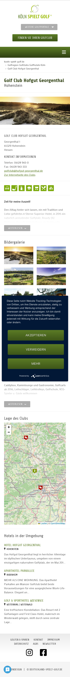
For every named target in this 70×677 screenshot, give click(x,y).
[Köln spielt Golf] (35, 12)
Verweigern (36, 349)
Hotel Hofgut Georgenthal (22, 545)
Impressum (53, 639)
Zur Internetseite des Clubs (19, 174)
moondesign (15, 669)
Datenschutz (21, 643)
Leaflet (43, 523)
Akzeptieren (35, 335)
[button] (40, 487)
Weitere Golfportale (37, 27)
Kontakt (38, 639)
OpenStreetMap (57, 523)
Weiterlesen (15, 228)
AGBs (35, 643)
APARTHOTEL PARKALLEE (19, 571)
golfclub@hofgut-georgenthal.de (23, 170)
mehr (35, 363)
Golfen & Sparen (19, 639)
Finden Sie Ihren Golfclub (35, 37)
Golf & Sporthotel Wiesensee (23, 600)
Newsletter (49, 643)
